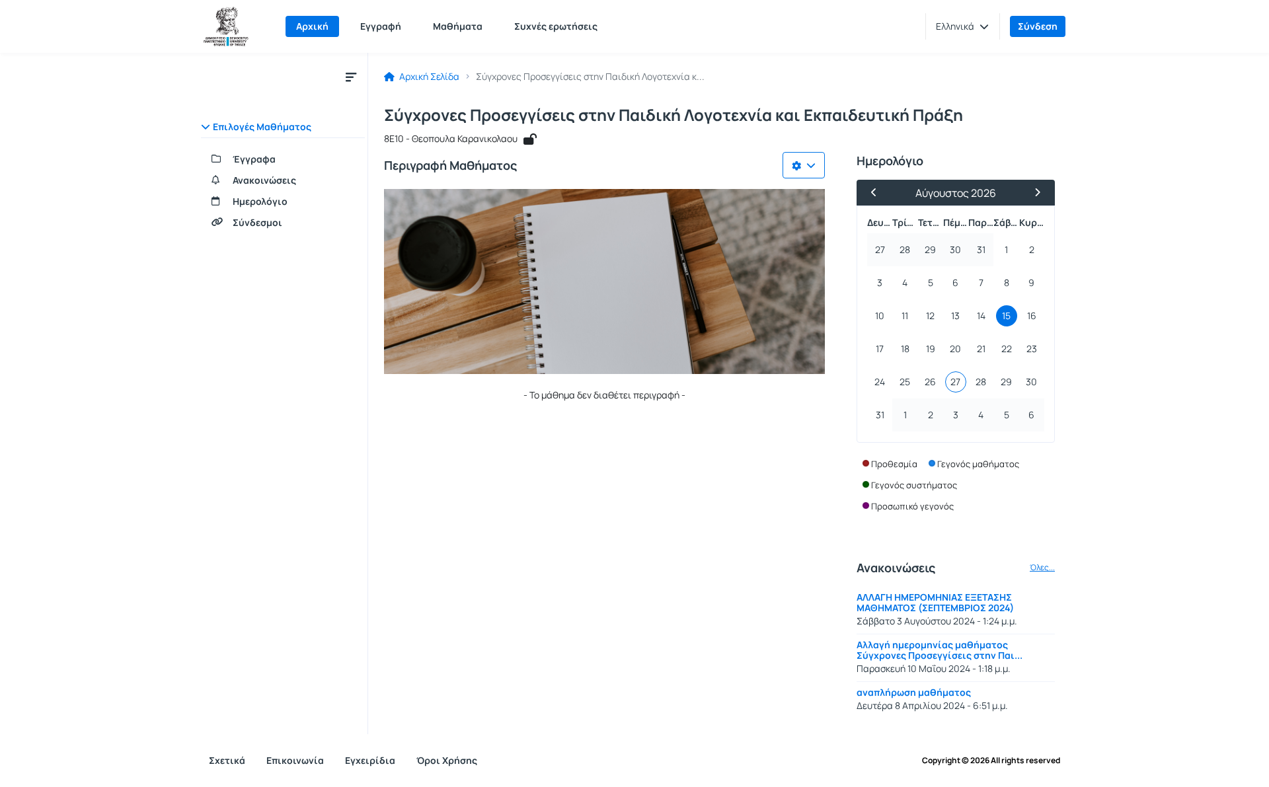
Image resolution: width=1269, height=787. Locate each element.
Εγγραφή (380, 26)
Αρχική (312, 26)
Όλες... (1042, 567)
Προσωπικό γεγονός (912, 506)
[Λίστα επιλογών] (804, 165)
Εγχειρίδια (370, 760)
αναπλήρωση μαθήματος (914, 692)
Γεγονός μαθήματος (978, 464)
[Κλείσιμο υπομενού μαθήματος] (350, 76)
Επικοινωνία (295, 760)
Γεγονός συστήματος (914, 485)
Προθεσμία (894, 464)
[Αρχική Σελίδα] (226, 26)
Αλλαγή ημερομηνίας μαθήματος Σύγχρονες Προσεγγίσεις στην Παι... (939, 649)
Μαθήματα (457, 26)
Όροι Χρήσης (446, 760)
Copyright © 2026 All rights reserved (991, 760)
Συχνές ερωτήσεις (555, 26)
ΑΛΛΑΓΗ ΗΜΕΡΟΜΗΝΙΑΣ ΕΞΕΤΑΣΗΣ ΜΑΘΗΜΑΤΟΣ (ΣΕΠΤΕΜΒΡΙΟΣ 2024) (935, 602)
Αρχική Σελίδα (428, 76)
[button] (962, 26)
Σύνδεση (1038, 26)
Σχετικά (227, 760)
